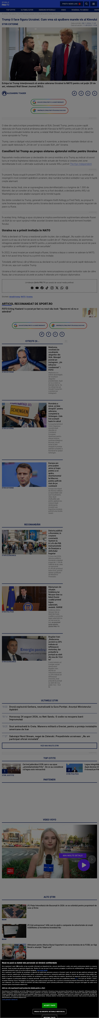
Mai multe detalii (42, 970)
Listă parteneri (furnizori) (10, 999)
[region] (49, 988)
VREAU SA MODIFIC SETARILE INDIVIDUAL (49, 1011)
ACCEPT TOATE (49, 1005)
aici (76, 978)
